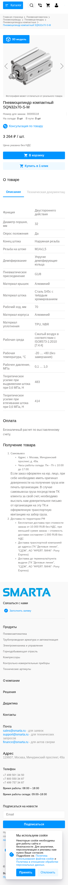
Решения (9, 692)
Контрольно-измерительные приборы (26, 663)
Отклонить (48, 872)
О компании (11, 680)
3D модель (19, 39)
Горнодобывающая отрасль (20, 651)
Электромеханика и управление (23, 645)
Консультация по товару (26, 126)
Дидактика (10, 703)
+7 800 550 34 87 (13, 778)
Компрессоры (11, 657)
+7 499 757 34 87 (13, 782)
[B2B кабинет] (56, 5)
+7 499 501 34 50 (13, 775)
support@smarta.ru (16, 734)
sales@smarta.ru (14, 730)
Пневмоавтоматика (15, 633)
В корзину (36, 155)
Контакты (9, 714)
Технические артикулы (17, 668)
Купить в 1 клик (36, 166)
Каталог (16, 5)
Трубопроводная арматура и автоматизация (30, 639)
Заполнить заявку (20, 610)
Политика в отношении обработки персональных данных (37, 863)
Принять (25, 872)
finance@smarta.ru (15, 742)
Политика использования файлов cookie (35, 857)
